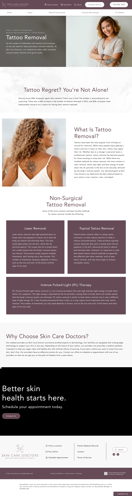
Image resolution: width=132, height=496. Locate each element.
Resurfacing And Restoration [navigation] (18, 32)
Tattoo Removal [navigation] (38, 32)
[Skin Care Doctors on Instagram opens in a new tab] (114, 454)
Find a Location (52, 4)
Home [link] (9, 13)
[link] (119, 4)
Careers (80, 452)
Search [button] (79, 4)
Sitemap (78, 473)
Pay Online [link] (67, 4)
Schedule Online (94, 5)
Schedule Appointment (58, 457)
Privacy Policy (69, 473)
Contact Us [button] (122, 494)
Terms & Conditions (56, 473)
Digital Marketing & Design (117, 473)
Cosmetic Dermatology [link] (90, 13)
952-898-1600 (24, 489)
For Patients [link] (119, 13)
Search (120, 450)
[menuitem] (9, 12)
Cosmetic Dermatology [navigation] (22, 30)
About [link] (30, 13)
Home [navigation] (8, 30)
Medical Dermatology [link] (57, 13)
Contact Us (11, 416)
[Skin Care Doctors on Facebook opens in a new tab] (118, 454)
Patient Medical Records (87, 446)
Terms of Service (84, 457)
